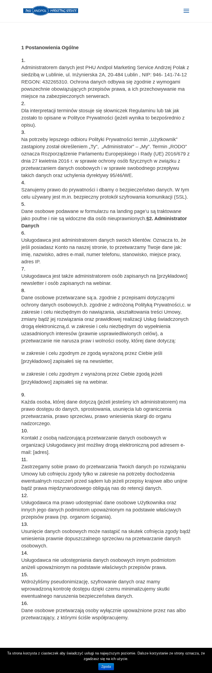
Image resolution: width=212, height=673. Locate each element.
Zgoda (106, 667)
